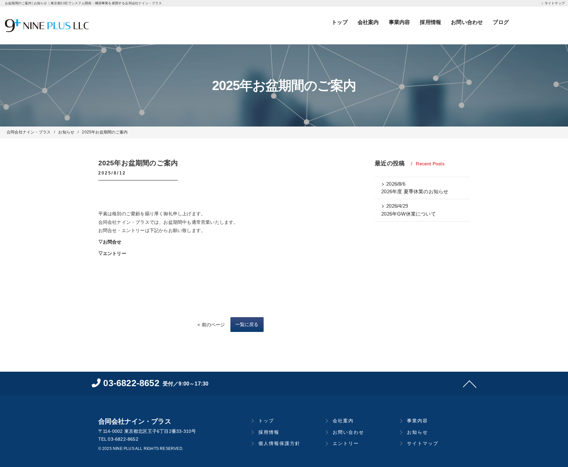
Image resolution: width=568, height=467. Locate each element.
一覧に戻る (247, 324)
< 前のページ (211, 324)
